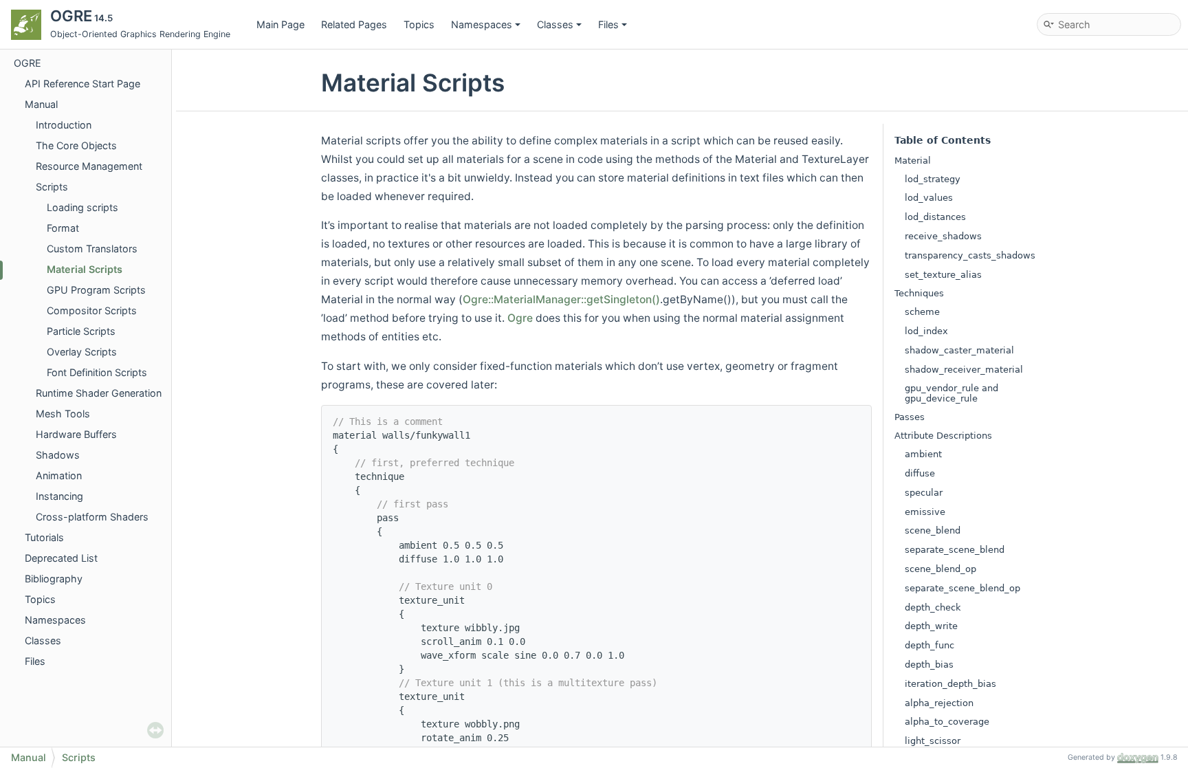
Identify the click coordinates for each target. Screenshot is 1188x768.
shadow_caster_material (959, 350)
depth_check (933, 607)
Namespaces (481, 24)
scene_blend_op (940, 569)
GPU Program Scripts (96, 290)
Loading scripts (82, 207)
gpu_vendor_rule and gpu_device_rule (951, 393)
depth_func (929, 645)
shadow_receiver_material (964, 369)
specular (924, 492)
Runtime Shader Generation (99, 393)
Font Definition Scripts (97, 372)
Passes (909, 417)
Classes (555, 24)
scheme (922, 312)
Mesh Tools (63, 413)
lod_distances (935, 217)
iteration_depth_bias (950, 684)
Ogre (520, 318)
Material (912, 160)
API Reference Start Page (82, 83)
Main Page (280, 24)
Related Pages (354, 24)
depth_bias (929, 664)
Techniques (919, 293)
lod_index (926, 331)
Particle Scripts (81, 331)
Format (63, 228)
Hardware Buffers (76, 434)
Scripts (52, 187)
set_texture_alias (943, 275)
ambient (923, 454)
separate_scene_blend (954, 550)
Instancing (59, 496)
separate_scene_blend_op (962, 588)
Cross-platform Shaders (92, 517)
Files (608, 24)
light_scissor (932, 741)
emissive (925, 512)
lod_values (929, 198)
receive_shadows (943, 236)
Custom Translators (92, 248)
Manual (41, 104)
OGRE (27, 63)
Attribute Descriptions (943, 435)
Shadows (58, 455)
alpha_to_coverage (947, 721)
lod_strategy (932, 179)
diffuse (920, 473)
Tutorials (44, 537)
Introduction (63, 125)
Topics (419, 24)
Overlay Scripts (82, 352)
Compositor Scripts (92, 310)
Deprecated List (61, 558)
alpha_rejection (939, 703)
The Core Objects (76, 145)
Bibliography (53, 578)
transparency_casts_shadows (970, 255)
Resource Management (89, 166)
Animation (59, 475)
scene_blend (932, 530)
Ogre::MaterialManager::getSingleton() (561, 299)
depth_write (931, 626)
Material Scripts (84, 269)
